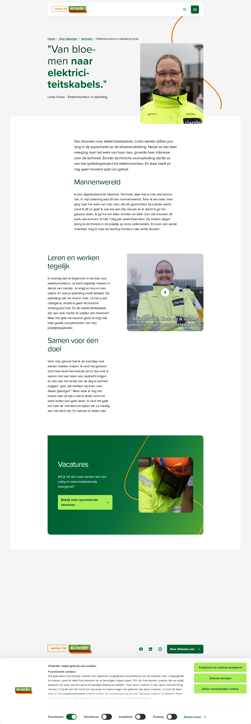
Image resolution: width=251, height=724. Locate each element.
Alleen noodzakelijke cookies (220, 688)
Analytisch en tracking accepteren (220, 667)
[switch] (106, 717)
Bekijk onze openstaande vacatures (79, 502)
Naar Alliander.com (182, 649)
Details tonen (192, 716)
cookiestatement (73, 693)
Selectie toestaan (220, 678)
